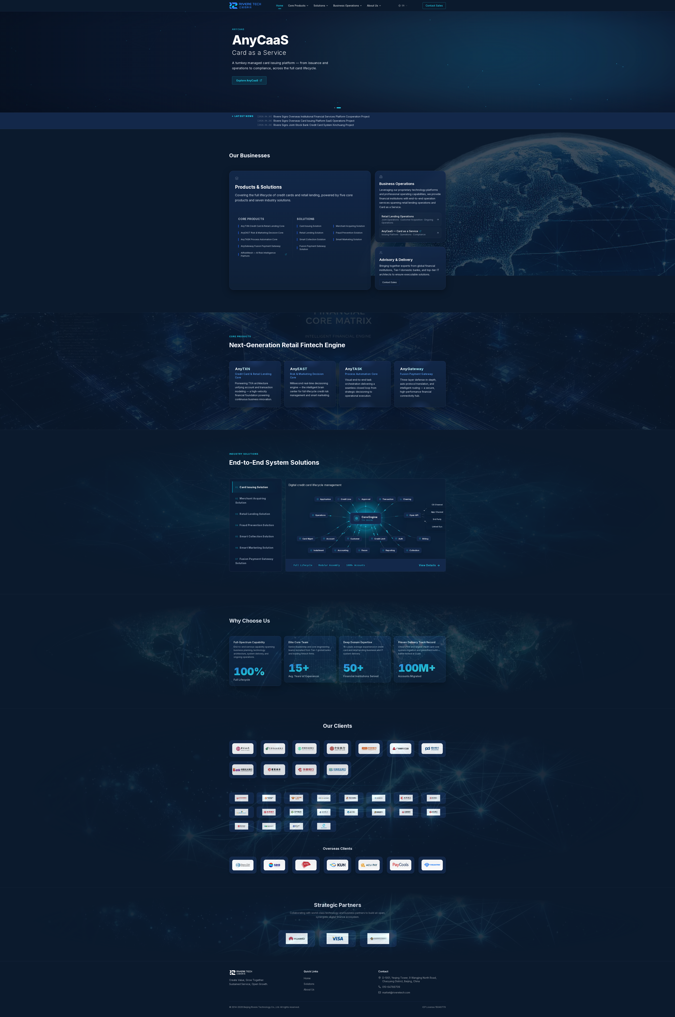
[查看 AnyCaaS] (339, 107)
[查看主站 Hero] (334, 107)
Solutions (319, 5)
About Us (372, 5)
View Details (429, 565)
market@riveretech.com (396, 992)
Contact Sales (434, 5)
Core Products (297, 5)
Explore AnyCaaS (247, 80)
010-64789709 (391, 986)
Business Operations (346, 5)
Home (279, 5)
